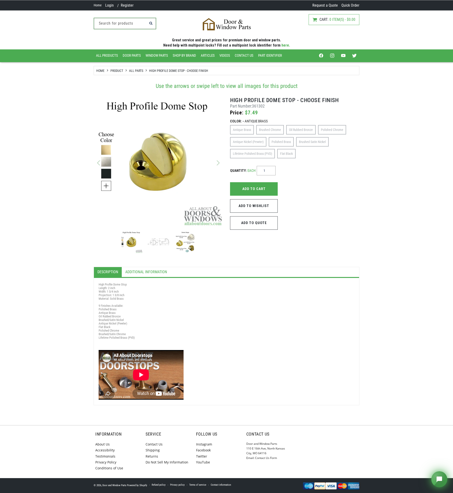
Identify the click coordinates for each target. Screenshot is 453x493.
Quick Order (350, 5)
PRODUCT (116, 71)
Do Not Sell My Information (167, 462)
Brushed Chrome (270, 130)
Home (98, 5)
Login (109, 5)
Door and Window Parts (114, 485)
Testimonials (105, 456)
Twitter (201, 456)
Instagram (204, 444)
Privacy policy (177, 484)
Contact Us (244, 55)
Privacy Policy (105, 462)
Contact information (221, 484)
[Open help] (439, 479)
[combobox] (125, 23)
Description (107, 272)
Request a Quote (325, 5)
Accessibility (105, 450)
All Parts (136, 71)
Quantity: (243, 171)
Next (218, 162)
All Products (107, 55)
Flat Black (286, 154)
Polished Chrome (332, 130)
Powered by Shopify (137, 485)
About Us (102, 444)
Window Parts (157, 55)
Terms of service (197, 484)
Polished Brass (281, 142)
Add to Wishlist (254, 206)
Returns (152, 456)
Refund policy (159, 484)
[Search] (151, 23)
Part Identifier (270, 55)
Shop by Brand (184, 55)
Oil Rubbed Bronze (301, 130)
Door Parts (132, 55)
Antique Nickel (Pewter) (248, 142)
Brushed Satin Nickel (312, 142)
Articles (208, 55)
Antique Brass (242, 130)
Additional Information (146, 272)
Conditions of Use (109, 468)
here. (285, 45)
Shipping (153, 450)
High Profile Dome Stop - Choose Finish (178, 71)
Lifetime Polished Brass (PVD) (252, 154)
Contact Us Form (266, 458)
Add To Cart (254, 189)
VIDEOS (224, 55)
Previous (98, 162)
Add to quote (254, 223)
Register (127, 5)
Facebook (203, 450)
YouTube (203, 462)
